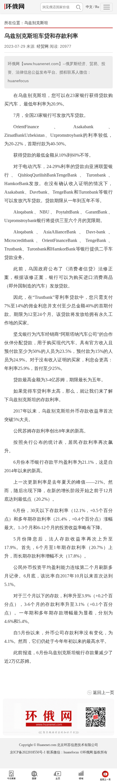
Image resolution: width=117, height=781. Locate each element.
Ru (97, 7)
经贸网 (43, 46)
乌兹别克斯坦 (36, 22)
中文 (89, 7)
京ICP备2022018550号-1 (27, 752)
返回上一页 (103, 692)
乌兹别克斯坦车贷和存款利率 (41, 36)
